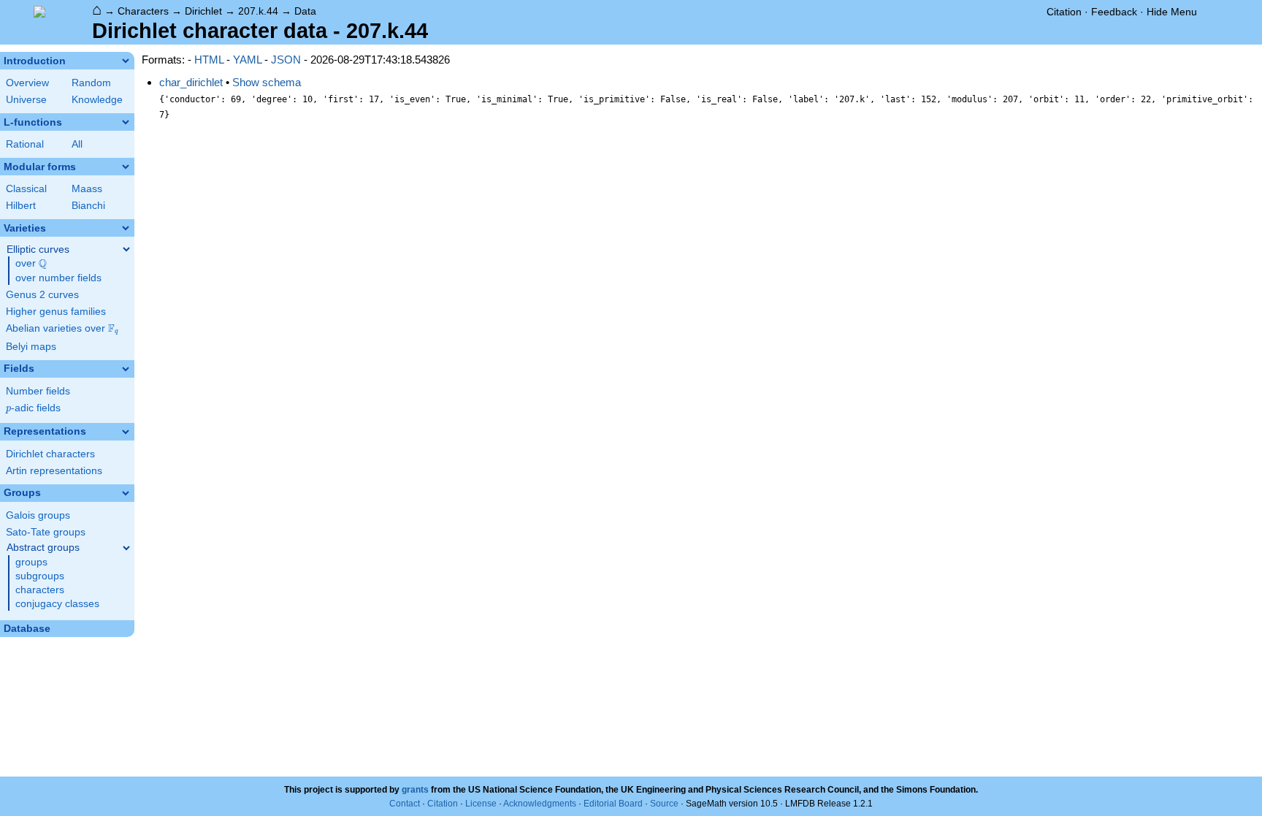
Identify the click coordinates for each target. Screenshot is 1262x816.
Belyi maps (31, 346)
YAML (247, 59)
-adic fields (33, 408)
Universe (26, 99)
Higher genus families (56, 311)
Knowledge (97, 99)
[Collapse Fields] (125, 369)
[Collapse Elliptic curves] (126, 249)
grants (415, 790)
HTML (208, 59)
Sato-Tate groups (45, 532)
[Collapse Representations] (125, 432)
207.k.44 (258, 11)
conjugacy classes (57, 603)
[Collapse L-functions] (125, 122)
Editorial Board (613, 803)
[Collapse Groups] (125, 493)
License (481, 803)
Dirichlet (203, 11)
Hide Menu (1172, 12)
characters (39, 589)
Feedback (1114, 12)
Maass (87, 188)
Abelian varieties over (62, 328)
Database (27, 628)
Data (305, 11)
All (77, 144)
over (31, 263)
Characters (143, 11)
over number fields (58, 277)
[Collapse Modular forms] (125, 166)
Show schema (266, 82)
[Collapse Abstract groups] (126, 548)
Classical (26, 188)
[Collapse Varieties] (125, 228)
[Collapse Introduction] (125, 60)
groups (31, 562)
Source (664, 803)
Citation (1064, 12)
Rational (25, 144)
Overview (27, 82)
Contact (404, 803)
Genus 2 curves (42, 294)
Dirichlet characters (50, 454)
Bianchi (88, 205)
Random (91, 82)
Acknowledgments (539, 803)
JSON (286, 59)
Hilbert (21, 205)
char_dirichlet (191, 82)
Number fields (38, 391)
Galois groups (38, 515)
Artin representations (54, 470)
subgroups (39, 576)
